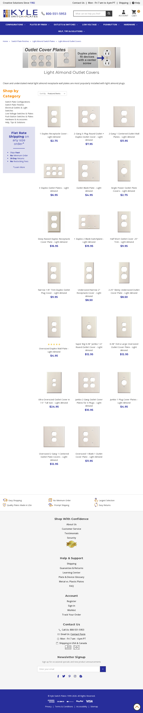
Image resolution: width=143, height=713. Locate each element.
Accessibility (81, 706)
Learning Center (71, 572)
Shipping (123, 2)
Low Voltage (89, 24)
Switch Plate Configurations (17, 101)
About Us (71, 524)
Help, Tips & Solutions (70, 31)
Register (71, 601)
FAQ (71, 586)
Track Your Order (71, 614)
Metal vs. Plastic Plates (71, 581)
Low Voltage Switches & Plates (19, 113)
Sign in (71, 605)
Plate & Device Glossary (71, 577)
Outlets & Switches (65, 24)
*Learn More (19, 167)
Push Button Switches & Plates (19, 116)
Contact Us (78, 2)
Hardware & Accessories (16, 119)
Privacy (48, 706)
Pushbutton (110, 24)
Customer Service (71, 528)
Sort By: (43, 93)
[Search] (109, 13)
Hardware (130, 24)
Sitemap (94, 706)
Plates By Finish (38, 24)
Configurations (15, 24)
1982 (32, 2)
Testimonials (71, 533)
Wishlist (71, 610)
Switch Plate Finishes (14, 104)
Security (71, 537)
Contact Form (78, 634)
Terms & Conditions (64, 706)
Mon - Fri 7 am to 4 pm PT (101, 2)
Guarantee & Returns (71, 568)
